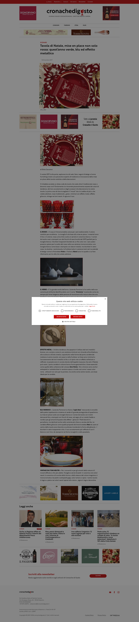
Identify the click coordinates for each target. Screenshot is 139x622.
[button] (69, 321)
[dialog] (69, 311)
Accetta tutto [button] (61, 316)
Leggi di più (92, 306)
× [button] (105, 299)
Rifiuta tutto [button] (77, 316)
